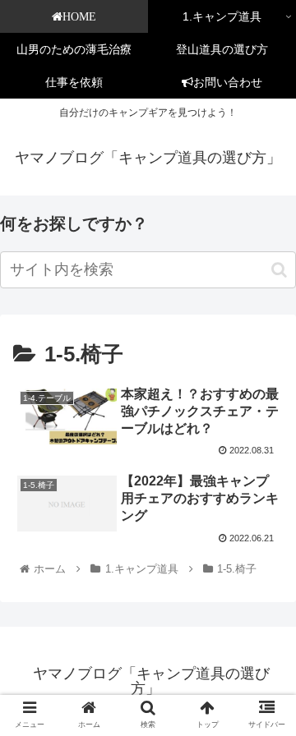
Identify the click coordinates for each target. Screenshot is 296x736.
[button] (279, 269)
